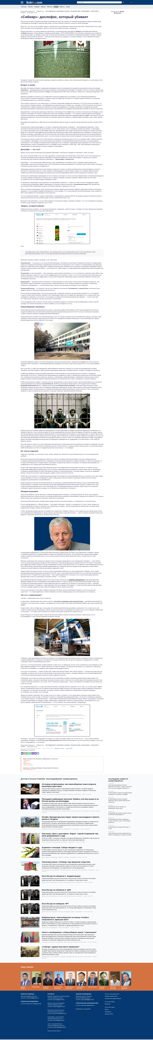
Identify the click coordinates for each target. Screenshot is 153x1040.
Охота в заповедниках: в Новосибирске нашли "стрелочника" (69, 932)
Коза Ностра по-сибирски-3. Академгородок (61, 876)
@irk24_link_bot (57, 1004)
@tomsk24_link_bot (58, 1025)
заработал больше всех (76, 579)
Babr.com (34, 2)
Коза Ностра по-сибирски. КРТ (55, 904)
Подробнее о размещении (83, 1009)
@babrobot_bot (86, 998)
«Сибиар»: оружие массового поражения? (60, 947)
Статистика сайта (110, 1007)
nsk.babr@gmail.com (29, 769)
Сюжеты (30, 6)
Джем (25, 761)
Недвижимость (68, 829)
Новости (62, 6)
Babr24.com (40, 11)
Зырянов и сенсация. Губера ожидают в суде (62, 848)
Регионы (23, 6)
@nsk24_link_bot (58, 1018)
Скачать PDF (69, 748)
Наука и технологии (72, 811)
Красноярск (95, 11)
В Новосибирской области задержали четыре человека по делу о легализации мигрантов (119, 821)
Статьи (56, 6)
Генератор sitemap (57, 1036)
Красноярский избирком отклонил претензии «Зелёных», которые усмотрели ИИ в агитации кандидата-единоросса (120, 786)
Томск (80, 811)
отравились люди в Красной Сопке (72, 601)
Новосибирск (85, 11)
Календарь (108, 1011)
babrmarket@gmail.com (87, 1005)
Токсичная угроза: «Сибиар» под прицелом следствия (66, 862)
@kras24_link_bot (58, 1011)
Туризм (59, 927)
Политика (66, 857)
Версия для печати (59, 748)
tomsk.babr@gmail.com (59, 1027)
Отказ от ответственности (112, 994)
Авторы (43, 6)
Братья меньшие (68, 942)
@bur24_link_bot (58, 998)
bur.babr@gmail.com (58, 999)
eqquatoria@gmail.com (87, 999)
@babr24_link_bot (32, 996)
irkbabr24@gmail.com (59, 1006)
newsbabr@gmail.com (32, 998)
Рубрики (36, 6)
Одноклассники (28, 765)
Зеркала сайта (109, 1014)
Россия (93, 811)
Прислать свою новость (54, 1030)
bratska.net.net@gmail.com (33, 1003)
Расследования (50, 11)
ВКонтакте (27, 763)
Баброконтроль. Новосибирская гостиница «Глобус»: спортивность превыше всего (65, 918)
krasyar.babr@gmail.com (59, 1013)
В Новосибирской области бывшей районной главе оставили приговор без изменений (119, 800)
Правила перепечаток (111, 996)
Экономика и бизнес (63, 11)
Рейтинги (50, 6)
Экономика (64, 811)
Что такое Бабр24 (110, 1001)
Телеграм (26, 760)
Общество (70, 794)
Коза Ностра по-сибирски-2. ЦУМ (56, 890)
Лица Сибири (27, 967)
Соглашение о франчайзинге (113, 998)
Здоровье (62, 956)
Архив (68, 6)
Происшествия (75, 11)
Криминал (64, 794)
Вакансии (107, 1004)
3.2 (30, 1036)
